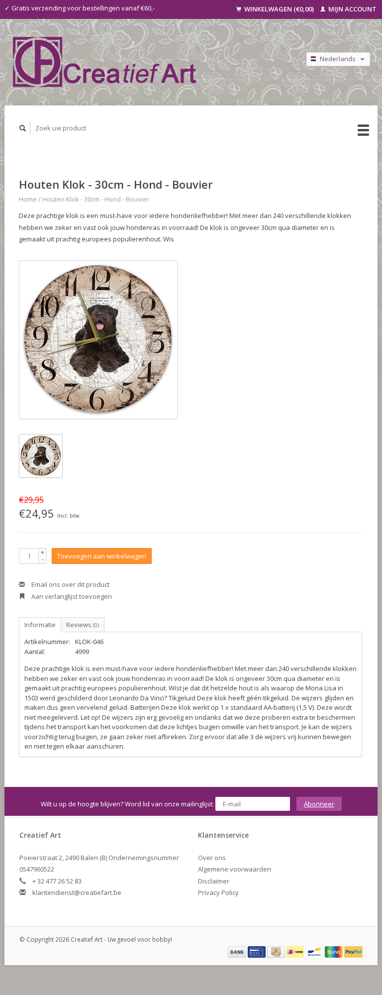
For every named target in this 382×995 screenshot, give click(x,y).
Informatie (40, 624)
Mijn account (352, 8)
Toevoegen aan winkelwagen (101, 556)
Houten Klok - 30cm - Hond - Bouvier (95, 199)
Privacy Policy (218, 892)
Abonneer (319, 803)
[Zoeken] (22, 128)
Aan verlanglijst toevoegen (71, 596)
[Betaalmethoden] (238, 951)
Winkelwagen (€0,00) (279, 8)
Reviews (82, 624)
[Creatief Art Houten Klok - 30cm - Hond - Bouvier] (98, 340)
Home (28, 199)
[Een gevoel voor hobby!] (141, 62)
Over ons (212, 857)
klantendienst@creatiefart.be (76, 892)
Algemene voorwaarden (234, 869)
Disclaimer (213, 881)
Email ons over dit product (69, 584)
